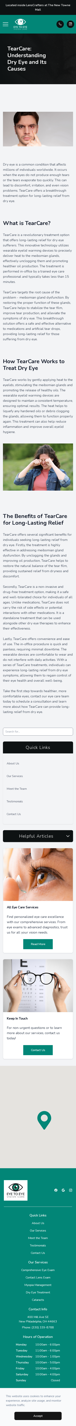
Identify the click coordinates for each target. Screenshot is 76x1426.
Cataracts (38, 1300)
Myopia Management (37, 1285)
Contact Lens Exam (38, 1278)
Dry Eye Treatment (38, 1292)
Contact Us (14, 814)
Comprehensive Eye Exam (38, 1270)
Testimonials (15, 801)
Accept (38, 1416)
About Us (13, 763)
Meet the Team (17, 789)
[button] (5, 24)
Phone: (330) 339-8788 (38, 1327)
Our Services (15, 776)
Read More (38, 944)
